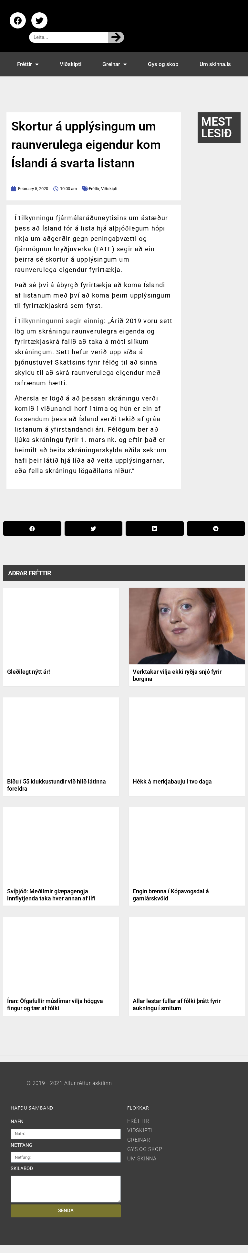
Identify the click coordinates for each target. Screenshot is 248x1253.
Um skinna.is (215, 64)
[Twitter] (39, 20)
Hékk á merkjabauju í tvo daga (172, 781)
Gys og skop (163, 64)
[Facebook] (18, 20)
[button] (32, 528)
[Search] (116, 37)
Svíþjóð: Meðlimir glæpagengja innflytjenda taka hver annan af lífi (51, 895)
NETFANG (21, 1145)
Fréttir (24, 64)
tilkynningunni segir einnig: (62, 321)
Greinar (111, 64)
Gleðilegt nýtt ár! (28, 671)
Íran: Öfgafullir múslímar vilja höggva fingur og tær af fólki (55, 1004)
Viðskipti (70, 64)
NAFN (17, 1121)
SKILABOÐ (22, 1168)
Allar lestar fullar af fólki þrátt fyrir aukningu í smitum (177, 1004)
